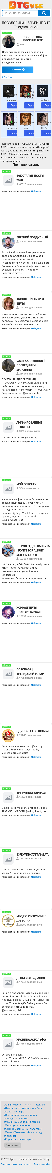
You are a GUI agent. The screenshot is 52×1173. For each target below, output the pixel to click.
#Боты (8, 1132)
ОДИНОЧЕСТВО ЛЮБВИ (32, 731)
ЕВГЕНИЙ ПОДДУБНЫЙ (32, 237)
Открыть (16, 69)
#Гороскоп (10, 1135)
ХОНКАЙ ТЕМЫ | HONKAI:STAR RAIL (28, 610)
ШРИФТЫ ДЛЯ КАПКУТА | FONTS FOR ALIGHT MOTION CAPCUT (33, 550)
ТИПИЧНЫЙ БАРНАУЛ (31, 793)
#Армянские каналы (16, 1121)
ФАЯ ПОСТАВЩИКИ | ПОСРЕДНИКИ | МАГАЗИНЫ (30, 365)
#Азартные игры (14, 1111)
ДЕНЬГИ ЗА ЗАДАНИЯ (30, 978)
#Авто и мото (12, 1108)
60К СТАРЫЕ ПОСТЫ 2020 (30, 178)
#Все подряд (34, 1132)
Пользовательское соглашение (15, 1164)
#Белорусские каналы (17, 1125)
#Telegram (7, 77)
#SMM (28, 1104)
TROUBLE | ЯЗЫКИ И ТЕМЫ (30, 301)
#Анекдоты (11, 1118)
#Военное (19, 1132)
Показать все (13, 1145)
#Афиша (35, 1121)
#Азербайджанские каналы (20, 1115)
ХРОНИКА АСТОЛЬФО (31, 1040)
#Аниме (23, 1118)
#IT (21, 1104)
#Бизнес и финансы (16, 1128)
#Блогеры (36, 1128)
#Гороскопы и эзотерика (19, 1139)
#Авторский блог (32, 1108)
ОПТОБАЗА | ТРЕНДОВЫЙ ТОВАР (30, 671)
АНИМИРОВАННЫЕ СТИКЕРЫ (29, 425)
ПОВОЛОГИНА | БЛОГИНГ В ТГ (33, 38)
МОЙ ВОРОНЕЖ (26, 484)
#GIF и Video (11, 1104)
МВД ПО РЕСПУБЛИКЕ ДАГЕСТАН (31, 918)
